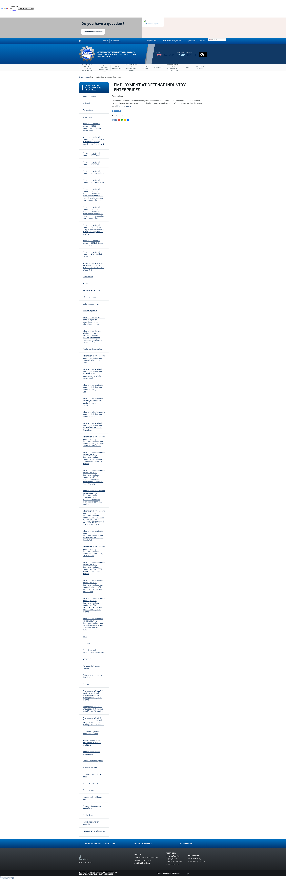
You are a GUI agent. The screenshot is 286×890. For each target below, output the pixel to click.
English (214, 39)
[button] (94, 96)
